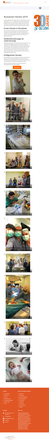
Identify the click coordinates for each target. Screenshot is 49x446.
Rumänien (11, 21)
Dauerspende (21, 395)
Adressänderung (7, 398)
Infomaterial (6, 395)
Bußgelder (21, 406)
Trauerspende (21, 400)
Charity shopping (22, 405)
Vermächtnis (21, 403)
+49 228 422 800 (8, 416)
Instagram (7, 420)
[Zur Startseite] (7, 2)
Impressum (13, 437)
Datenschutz (10, 439)
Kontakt (5, 397)
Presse (5, 403)
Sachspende (21, 401)
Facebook (7, 421)
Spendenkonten (7, 393)
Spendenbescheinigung (8, 400)
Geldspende (21, 393)
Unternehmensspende (23, 397)
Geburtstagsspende (22, 398)
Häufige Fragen (7, 401)
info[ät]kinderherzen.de (9, 418)
